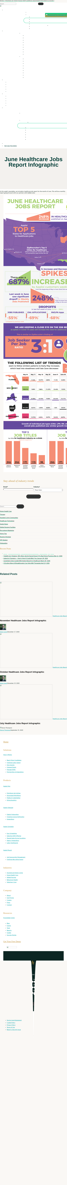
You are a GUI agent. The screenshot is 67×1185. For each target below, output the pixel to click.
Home (5, 742)
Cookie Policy (11, 1022)
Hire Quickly (10, 765)
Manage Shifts (11, 769)
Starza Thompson (5, 730)
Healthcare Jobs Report (60, 616)
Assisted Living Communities (9, 517)
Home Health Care (6, 511)
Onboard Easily (11, 767)
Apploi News (4, 524)
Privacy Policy (11, 1025)
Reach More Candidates (14, 760)
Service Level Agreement (14, 1020)
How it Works (7, 754)
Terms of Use (11, 1027)
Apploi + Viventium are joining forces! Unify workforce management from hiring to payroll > (27, 0)
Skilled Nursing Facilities (7, 527)
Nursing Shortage (5, 537)
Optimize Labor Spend (13, 762)
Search (41, 3)
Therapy (2, 514)
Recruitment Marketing (7, 530)
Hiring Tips (3, 533)
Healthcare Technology (7, 521)
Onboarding (3, 543)
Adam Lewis (3, 632)
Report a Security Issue (14, 1029)
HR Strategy (4, 540)
